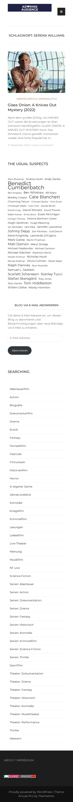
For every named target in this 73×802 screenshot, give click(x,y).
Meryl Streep (39, 244)
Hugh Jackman (18, 222)
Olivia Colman (36, 261)
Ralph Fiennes (19, 265)
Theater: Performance (24, 722)
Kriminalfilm (48, 98)
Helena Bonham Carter (42, 218)
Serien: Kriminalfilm (23, 641)
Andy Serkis (53, 179)
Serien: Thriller (19, 657)
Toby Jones (44, 279)
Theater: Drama (20, 681)
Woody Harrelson (39, 287)
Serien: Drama (19, 608)
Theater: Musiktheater (24, 714)
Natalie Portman (16, 257)
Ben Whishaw (34, 192)
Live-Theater (18, 543)
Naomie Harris (42, 252)
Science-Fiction (20, 576)
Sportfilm (16, 665)
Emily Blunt (30, 214)
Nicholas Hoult (37, 256)
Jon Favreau (39, 231)
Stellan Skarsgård (22, 278)
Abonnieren (20, 350)
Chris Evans (56, 201)
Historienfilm (19, 470)
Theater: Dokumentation (26, 673)
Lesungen (16, 527)
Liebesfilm (17, 535)
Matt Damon (18, 244)
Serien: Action (19, 592)
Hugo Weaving (39, 222)
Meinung (16, 551)
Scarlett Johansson (23, 274)
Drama (14, 421)
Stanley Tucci (51, 274)
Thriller (14, 730)
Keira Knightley (18, 235)
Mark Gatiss (16, 240)
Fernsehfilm (18, 446)
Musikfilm (16, 559)
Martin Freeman (35, 240)
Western (15, 738)
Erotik (14, 429)
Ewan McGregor (49, 214)
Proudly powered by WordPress (30, 792)
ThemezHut (46, 796)
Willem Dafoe (17, 287)
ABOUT (9, 760)
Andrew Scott (34, 179)
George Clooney (16, 219)
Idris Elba (30, 227)
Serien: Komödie (21, 633)
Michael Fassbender (20, 248)
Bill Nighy (51, 192)
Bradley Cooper (17, 197)
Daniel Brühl (48, 206)
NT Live (15, 568)
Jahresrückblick (20, 494)
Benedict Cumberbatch (26, 185)
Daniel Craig (14, 210)
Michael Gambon (45, 248)
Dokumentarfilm (21, 413)
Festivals (16, 454)
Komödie (16, 503)
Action (14, 397)
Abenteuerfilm (26, 98)
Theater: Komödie (22, 706)
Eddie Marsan (15, 214)
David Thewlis (52, 210)
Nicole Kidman (16, 261)
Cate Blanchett (44, 197)
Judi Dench (55, 231)
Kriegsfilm (17, 511)
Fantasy (15, 438)
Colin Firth (33, 206)
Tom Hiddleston (38, 283)
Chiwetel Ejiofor (39, 201)
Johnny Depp (19, 231)
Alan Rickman (16, 179)
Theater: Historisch (22, 698)
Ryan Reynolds (39, 265)
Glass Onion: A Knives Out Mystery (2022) (32, 107)
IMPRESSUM (25, 760)
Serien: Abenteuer (22, 584)
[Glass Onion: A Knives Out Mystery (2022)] (36, 73)
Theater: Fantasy (21, 689)
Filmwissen (17, 462)
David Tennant (32, 210)
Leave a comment (42, 145)
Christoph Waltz (17, 206)
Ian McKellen (15, 227)
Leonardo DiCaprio (43, 235)
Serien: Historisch (21, 624)
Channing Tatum (19, 201)
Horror (14, 478)
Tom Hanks (15, 283)
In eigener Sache (21, 486)
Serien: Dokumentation (25, 600)
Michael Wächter (19, 252)
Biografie (16, 405)
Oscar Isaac (55, 261)
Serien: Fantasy (20, 616)
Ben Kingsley (15, 193)
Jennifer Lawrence (49, 227)
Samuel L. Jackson (21, 270)
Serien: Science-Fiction (25, 649)
